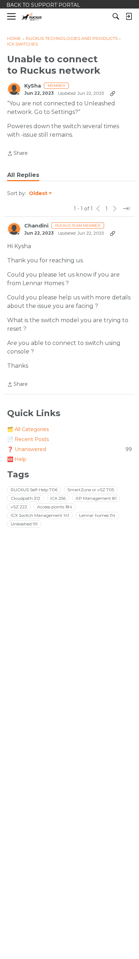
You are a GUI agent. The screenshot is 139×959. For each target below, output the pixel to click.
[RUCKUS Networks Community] (32, 16)
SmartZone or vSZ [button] (90, 489)
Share (17, 154)
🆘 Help (16, 459)
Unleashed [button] (24, 523)
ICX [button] (58, 498)
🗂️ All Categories (28, 429)
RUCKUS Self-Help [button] (34, 489)
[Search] (115, 16)
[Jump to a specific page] (126, 208)
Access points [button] (54, 506)
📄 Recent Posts (28, 439)
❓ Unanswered (69, 449)
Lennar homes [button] (97, 515)
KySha (32, 86)
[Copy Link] (112, 93)
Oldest (38, 193)
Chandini (36, 226)
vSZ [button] (19, 506)
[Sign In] (128, 16)
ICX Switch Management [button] (40, 515)
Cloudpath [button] (25, 498)
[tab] (23, 175)
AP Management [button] (96, 498)
